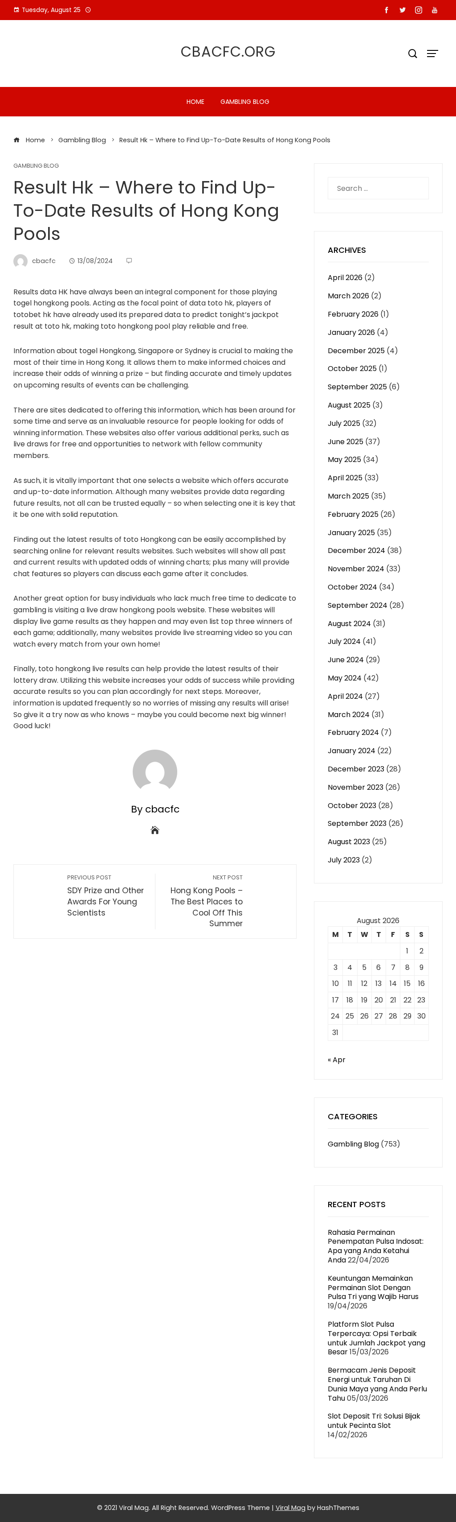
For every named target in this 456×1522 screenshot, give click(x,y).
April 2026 (345, 277)
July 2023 (344, 860)
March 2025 (348, 496)
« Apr (337, 1060)
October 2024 (352, 587)
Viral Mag (290, 1507)
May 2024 (345, 678)
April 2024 (345, 696)
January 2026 (351, 332)
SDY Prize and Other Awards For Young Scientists (105, 896)
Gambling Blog (244, 101)
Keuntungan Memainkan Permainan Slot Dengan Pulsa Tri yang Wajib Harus (373, 1287)
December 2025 (356, 351)
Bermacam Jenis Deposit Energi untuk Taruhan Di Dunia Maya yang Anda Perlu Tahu (377, 1384)
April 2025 (345, 478)
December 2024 (356, 550)
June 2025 (345, 442)
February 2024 (353, 732)
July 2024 (344, 641)
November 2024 (356, 569)
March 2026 (348, 296)
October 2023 (352, 805)
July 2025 (344, 423)
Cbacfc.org (228, 51)
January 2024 (351, 751)
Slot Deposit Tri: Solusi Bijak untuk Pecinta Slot (374, 1421)
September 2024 (357, 605)
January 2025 (351, 533)
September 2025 (357, 387)
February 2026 (353, 314)
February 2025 (353, 514)
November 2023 (355, 787)
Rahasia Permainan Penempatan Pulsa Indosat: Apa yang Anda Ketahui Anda (375, 1246)
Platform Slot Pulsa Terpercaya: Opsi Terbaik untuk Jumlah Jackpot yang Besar (376, 1338)
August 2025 (349, 405)
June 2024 (346, 660)
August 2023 (349, 842)
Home (195, 101)
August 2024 (349, 624)
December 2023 (356, 769)
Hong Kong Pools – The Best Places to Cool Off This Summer (207, 901)
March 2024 (349, 714)
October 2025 (352, 368)
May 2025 (344, 459)
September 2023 (357, 823)
